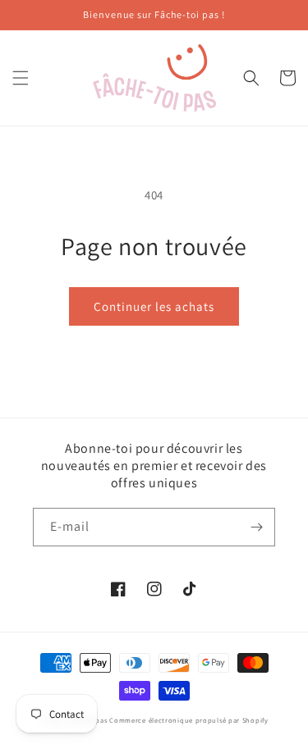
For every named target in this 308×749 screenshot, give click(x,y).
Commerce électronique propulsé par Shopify (188, 719)
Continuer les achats (154, 306)
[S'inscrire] (256, 527)
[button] (20, 78)
